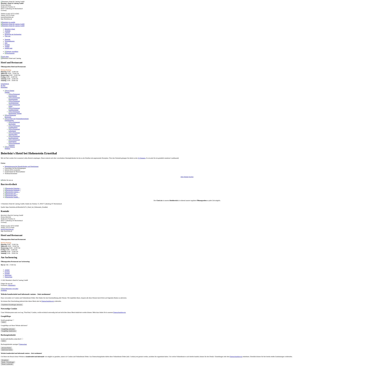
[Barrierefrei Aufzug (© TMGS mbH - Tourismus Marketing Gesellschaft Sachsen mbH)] (12, 192)
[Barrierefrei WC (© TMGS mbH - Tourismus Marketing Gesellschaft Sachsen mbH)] (11, 194)
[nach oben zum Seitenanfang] (5, 56)
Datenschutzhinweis (47, 301)
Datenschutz (23, 344)
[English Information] (8, 22)
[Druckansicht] (9, 53)
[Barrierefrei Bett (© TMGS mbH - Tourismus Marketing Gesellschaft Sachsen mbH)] (11, 195)
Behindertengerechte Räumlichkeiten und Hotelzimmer (21, 166)
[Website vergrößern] (11, 51)
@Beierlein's (11, 285)
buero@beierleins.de (7, 229)
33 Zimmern (142, 158)
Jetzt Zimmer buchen (187, 177)
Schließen (4, 290)
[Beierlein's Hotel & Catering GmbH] (187, 25)
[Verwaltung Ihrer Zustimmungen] (9, 288)
